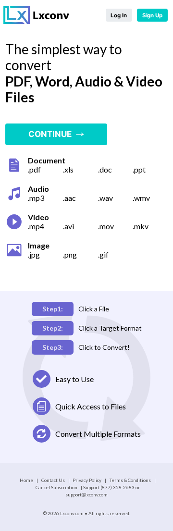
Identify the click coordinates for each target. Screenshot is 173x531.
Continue (51, 134)
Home (26, 480)
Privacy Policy (87, 480)
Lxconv (37, 15)
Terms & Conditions (130, 480)
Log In (118, 15)
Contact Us (53, 480)
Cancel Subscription (56, 487)
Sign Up (152, 15)
